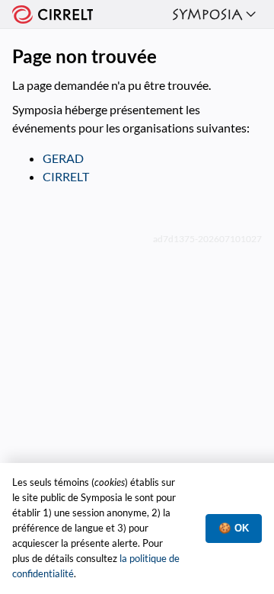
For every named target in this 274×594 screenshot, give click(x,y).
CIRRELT (66, 176)
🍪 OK (233, 528)
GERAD (63, 158)
